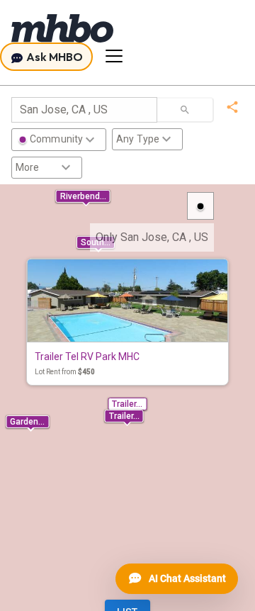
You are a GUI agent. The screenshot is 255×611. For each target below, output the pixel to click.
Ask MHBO (53, 57)
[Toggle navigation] (114, 56)
